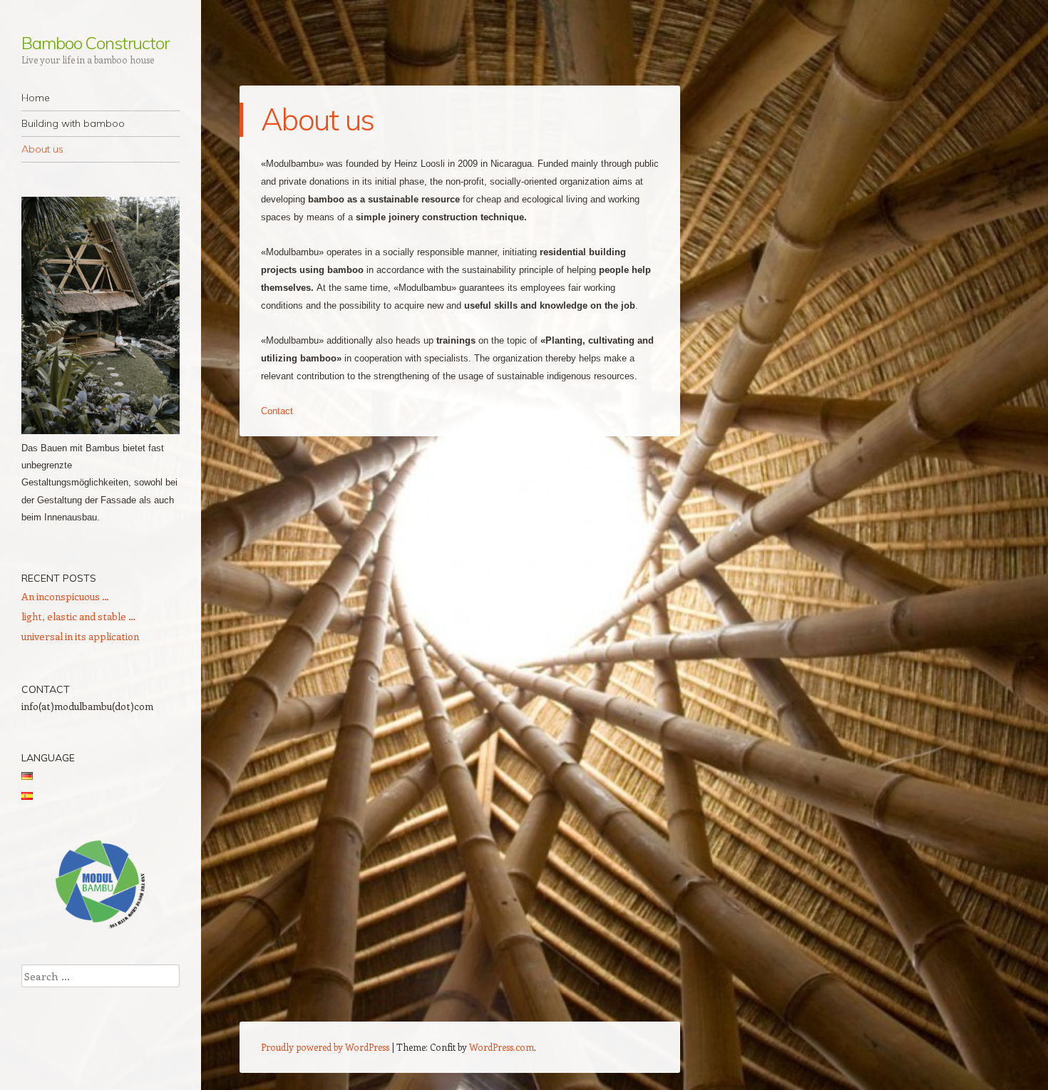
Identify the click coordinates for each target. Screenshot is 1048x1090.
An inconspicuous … (65, 596)
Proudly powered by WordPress (325, 1047)
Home (35, 97)
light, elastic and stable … (78, 616)
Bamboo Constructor (95, 42)
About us (42, 149)
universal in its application (80, 636)
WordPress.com (501, 1047)
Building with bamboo (73, 123)
